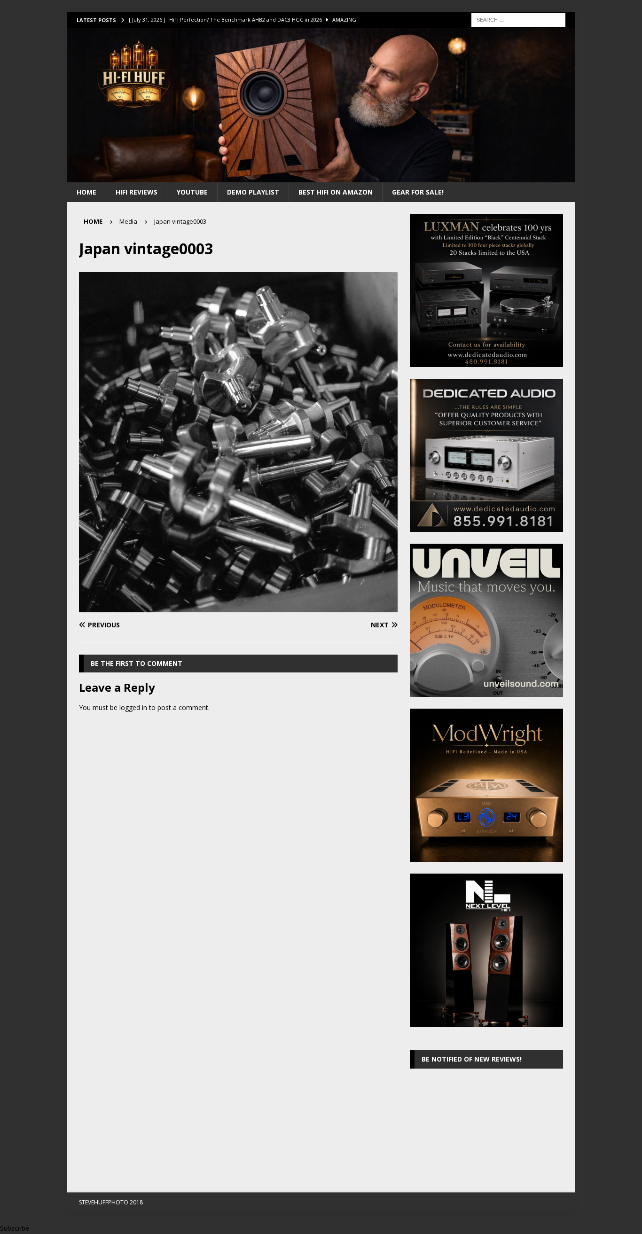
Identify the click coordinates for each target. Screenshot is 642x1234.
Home (86, 191)
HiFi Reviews (136, 191)
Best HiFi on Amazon (335, 191)
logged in (133, 707)
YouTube (192, 191)
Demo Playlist (253, 191)
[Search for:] (518, 19)
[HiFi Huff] (321, 176)
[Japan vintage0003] (238, 606)
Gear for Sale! (418, 191)
